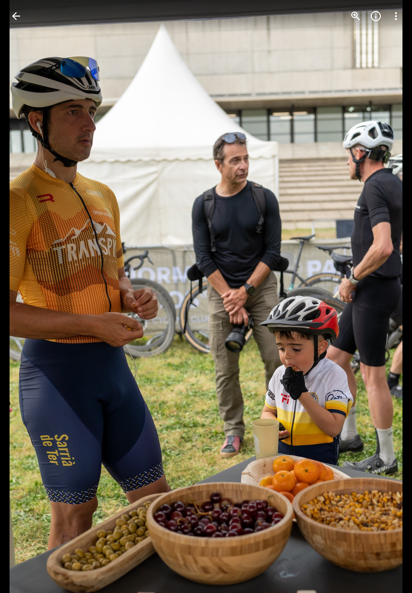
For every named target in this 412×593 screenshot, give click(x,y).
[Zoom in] (356, 16)
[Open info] (376, 16)
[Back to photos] (16, 16)
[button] (28, 296)
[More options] (396, 16)
